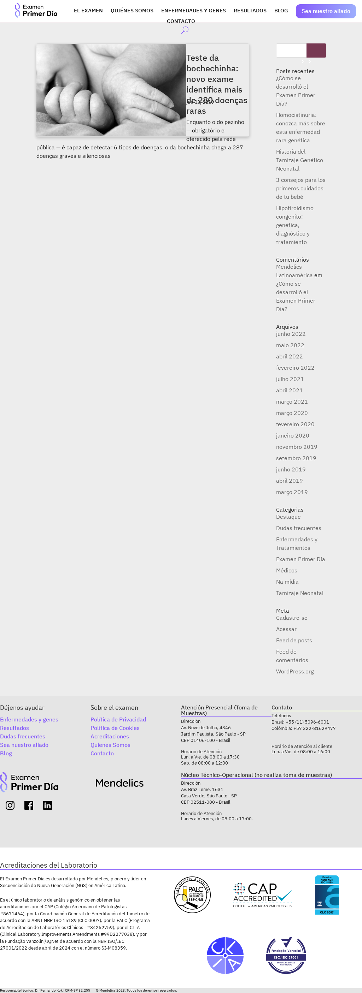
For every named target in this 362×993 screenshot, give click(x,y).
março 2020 (292, 412)
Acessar (286, 628)
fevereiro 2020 (295, 424)
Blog (281, 11)
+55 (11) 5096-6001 (307, 722)
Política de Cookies (115, 727)
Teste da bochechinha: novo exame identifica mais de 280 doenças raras (216, 84)
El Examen (88, 11)
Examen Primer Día (300, 559)
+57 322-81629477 (314, 728)
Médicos (286, 570)
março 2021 (292, 401)
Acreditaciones (109, 736)
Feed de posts (294, 640)
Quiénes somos (132, 11)
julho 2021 (290, 378)
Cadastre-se (292, 617)
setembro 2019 (296, 458)
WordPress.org (295, 671)
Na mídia (287, 581)
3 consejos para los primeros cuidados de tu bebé (301, 188)
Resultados (250, 11)
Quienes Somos (110, 744)
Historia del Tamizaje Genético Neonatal (299, 160)
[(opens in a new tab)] (111, 90)
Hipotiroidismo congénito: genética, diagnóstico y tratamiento (295, 224)
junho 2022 (291, 333)
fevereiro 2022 (295, 367)
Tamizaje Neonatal (299, 592)
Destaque (288, 516)
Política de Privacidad (118, 719)
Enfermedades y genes (193, 11)
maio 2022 (290, 345)
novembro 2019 (296, 446)
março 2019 (292, 491)
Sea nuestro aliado (326, 10)
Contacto (181, 21)
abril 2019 (289, 480)
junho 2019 (291, 469)
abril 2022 (289, 356)
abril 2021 (289, 390)
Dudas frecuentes (298, 527)
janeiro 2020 (292, 435)
